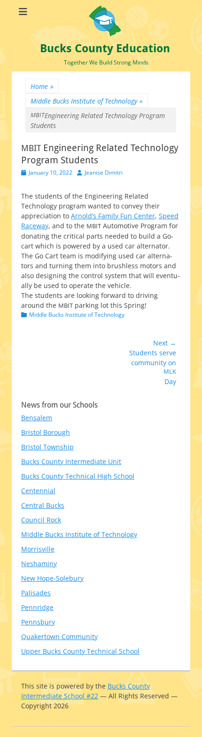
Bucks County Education (105, 48)
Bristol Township (47, 446)
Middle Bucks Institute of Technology (87, 100)
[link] (113, 215)
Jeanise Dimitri (104, 172)
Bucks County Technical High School (77, 476)
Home (42, 86)
